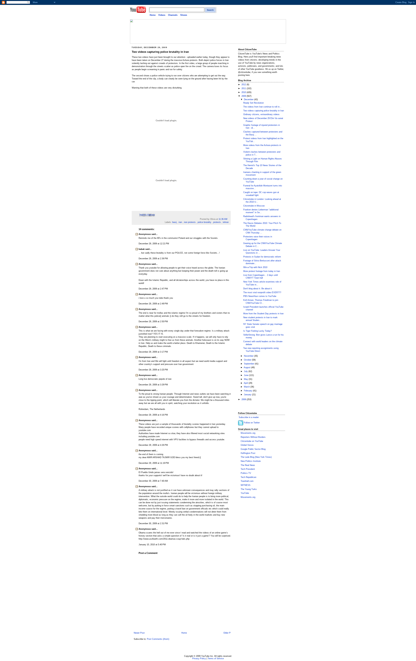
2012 (244, 84)
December (249, 99)
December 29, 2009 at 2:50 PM (153, 321)
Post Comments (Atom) (158, 639)
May (246, 379)
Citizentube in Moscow (254, 206)
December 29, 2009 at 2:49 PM (153, 304)
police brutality (204, 222)
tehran (226, 222)
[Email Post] (228, 219)
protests (217, 222)
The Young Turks (249, 489)
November (249, 356)
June (246, 375)
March (247, 387)
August (247, 367)
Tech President (248, 469)
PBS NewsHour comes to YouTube (259, 296)
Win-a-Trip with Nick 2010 (255, 267)
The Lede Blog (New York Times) (256, 457)
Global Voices (247, 445)
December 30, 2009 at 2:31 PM (153, 523)
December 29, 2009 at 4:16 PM (153, 415)
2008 (244, 399)
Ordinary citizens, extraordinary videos (261, 114)
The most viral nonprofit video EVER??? (262, 292)
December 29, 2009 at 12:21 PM (154, 244)
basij (174, 222)
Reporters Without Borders (253, 437)
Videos (161, 15)
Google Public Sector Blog (253, 449)
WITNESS (245, 485)
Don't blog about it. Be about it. (257, 288)
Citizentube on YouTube (252, 441)
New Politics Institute (251, 461)
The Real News (248, 465)
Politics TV (246, 473)
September (249, 364)
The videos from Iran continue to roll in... (262, 107)
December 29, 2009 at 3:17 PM (153, 352)
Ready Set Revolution (253, 103)
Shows (183, 15)
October (248, 360)
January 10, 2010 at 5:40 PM (152, 544)
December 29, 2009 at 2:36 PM (153, 258)
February (248, 391)
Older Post (228, 633)
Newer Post (139, 633)
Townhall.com (247, 481)
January (248, 394)
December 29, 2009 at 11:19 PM (154, 463)
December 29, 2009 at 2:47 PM (153, 289)
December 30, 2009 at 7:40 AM (153, 481)
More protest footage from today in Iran (261, 271)
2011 (244, 88)
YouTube (245, 493)
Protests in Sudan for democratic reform (262, 257)
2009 (244, 96)
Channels (172, 15)
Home (153, 15)
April (246, 383)
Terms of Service (216, 658)
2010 (244, 92)
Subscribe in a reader (249, 417)
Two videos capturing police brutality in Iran (160, 51)
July (246, 371)
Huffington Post (248, 453)
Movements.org (248, 433)
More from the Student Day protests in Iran (263, 313)
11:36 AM (223, 219)
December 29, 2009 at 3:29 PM (153, 385)
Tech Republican (248, 477)
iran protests (190, 222)
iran (180, 222)
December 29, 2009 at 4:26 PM (153, 445)
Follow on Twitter (252, 423)
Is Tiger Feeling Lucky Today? (257, 331)
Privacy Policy (199, 658)
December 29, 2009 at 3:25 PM (153, 370)
